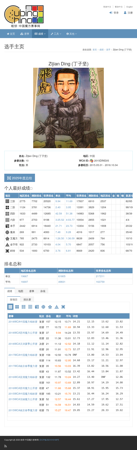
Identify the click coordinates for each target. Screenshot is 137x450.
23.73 (69, 226)
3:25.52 (59, 219)
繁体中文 (119, 6)
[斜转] (63, 307)
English (129, 6)
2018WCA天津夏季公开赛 (23, 343)
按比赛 (27, 299)
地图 (20, 291)
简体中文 (107, 6)
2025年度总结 (22, 177)
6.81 (68, 250)
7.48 (57, 232)
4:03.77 (70, 219)
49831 (61, 281)
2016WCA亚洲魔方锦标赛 (23, 377)
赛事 (26, 33)
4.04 (57, 244)
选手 (108, 49)
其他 (72, 33)
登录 (116, 12)
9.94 (57, 201)
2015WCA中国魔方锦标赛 (23, 393)
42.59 (58, 213)
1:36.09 (70, 238)
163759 (100, 281)
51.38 (69, 213)
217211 (100, 276)
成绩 (40, 33)
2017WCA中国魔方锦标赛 (23, 355)
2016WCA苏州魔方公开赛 (23, 388)
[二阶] (17, 307)
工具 (56, 33)
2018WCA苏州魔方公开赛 (23, 332)
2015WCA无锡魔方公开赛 (23, 399)
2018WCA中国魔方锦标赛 (23, 321)
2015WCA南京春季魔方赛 (23, 410)
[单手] (37, 307)
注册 (130, 12)
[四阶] (24, 307)
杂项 (42, 291)
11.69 (69, 201)
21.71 (58, 226)
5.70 (68, 244)
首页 (12, 33)
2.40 (57, 207)
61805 (61, 276)
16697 (24, 281)
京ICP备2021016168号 (49, 439)
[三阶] (10, 307)
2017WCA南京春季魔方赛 (23, 366)
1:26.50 (59, 238)
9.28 (68, 232)
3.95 (68, 207)
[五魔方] (50, 307)
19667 (24, 276)
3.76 (57, 250)
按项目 (13, 299)
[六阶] (30, 307)
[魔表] (43, 307)
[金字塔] (57, 307)
